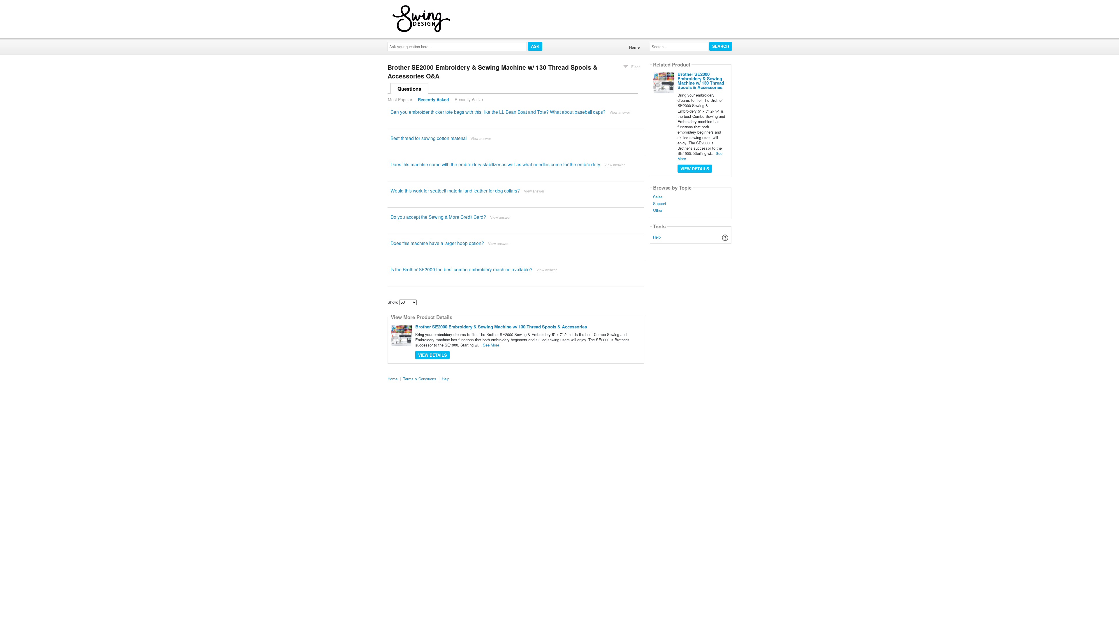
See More (491, 345)
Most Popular (400, 99)
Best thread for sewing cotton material (428, 138)
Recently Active (469, 99)
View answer (620, 112)
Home (634, 47)
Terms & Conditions (419, 379)
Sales (658, 197)
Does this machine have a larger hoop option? (437, 243)
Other (657, 210)
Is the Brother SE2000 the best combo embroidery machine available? (461, 269)
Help (657, 237)
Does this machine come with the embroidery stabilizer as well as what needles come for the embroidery (495, 164)
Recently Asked (433, 99)
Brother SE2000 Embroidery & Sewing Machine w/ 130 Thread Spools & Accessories (501, 326)
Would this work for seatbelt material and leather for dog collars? (455, 190)
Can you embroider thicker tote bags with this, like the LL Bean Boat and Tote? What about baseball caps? (498, 111)
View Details (432, 355)
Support (659, 204)
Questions (409, 88)
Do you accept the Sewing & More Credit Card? (438, 217)
